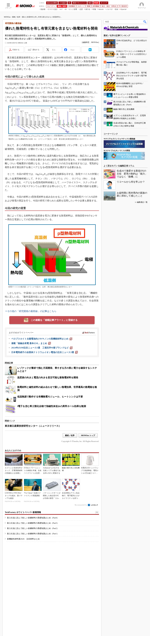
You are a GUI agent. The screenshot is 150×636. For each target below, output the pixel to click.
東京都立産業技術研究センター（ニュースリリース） (33, 426)
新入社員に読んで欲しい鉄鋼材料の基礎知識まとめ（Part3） (33, 523)
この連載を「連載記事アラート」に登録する (54, 320)
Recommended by (81, 505)
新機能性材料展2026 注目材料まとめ (23, 539)
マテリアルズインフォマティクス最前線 (119, 139)
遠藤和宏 (85, 42)
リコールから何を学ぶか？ (131, 182)
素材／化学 (16, 17)
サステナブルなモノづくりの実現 (117, 151)
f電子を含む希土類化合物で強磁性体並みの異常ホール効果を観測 (51, 406)
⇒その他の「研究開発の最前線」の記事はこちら (30, 311)
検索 (145, 22)
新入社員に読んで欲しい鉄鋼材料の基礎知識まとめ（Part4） (33, 518)
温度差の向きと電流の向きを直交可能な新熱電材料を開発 (47, 377)
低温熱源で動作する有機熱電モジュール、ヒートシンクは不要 (50, 396)
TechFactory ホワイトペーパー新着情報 (23, 512)
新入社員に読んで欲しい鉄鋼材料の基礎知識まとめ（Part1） (33, 533)
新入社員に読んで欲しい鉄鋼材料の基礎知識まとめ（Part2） (33, 528)
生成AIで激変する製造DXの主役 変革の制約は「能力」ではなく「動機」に (132, 174)
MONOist (7, 17)
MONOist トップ (88, 435)
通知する (35, 50)
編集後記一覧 (142, 202)
